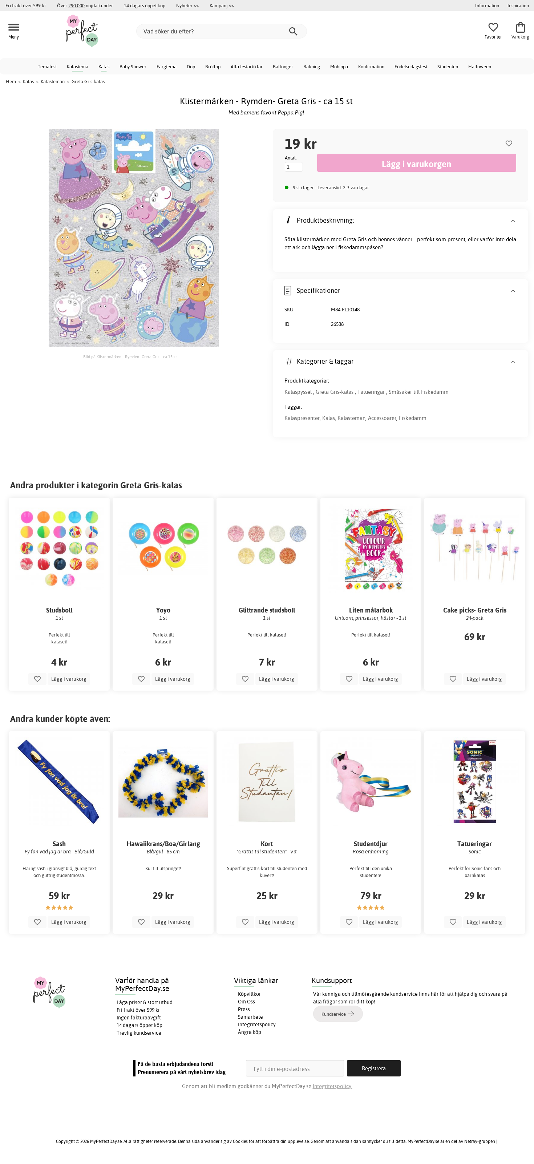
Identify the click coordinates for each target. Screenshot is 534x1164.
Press (244, 1009)
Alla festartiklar (247, 66)
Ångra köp (249, 1032)
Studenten (447, 66)
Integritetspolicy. (332, 1086)
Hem (11, 81)
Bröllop (213, 66)
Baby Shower (133, 66)
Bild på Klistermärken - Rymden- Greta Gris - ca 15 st (130, 356)
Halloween (479, 66)
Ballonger (283, 66)
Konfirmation (371, 66)
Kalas (103, 66)
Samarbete (250, 1017)
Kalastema (77, 66)
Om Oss (246, 1001)
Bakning (311, 66)
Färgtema (167, 66)
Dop (191, 66)
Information (487, 5)
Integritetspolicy (257, 1024)
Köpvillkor (249, 994)
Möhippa (339, 66)
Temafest (47, 66)
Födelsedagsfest (411, 66)
